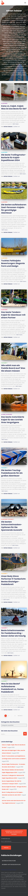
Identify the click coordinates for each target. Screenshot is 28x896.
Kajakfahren (4, 103)
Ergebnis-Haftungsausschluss (11, 864)
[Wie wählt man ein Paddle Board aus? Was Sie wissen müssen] (14, 351)
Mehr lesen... (16, 124)
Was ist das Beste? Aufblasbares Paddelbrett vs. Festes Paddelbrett (12, 687)
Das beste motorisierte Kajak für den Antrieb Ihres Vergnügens (12, 420)
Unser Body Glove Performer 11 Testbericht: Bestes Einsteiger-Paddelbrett (13, 580)
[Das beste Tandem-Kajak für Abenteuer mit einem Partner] (14, 298)
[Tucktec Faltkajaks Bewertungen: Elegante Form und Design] (14, 246)
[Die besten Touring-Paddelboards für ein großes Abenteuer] (14, 456)
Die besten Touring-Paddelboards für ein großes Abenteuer (12, 473)
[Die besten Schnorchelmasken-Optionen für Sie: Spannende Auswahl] (14, 507)
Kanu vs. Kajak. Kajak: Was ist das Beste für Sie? (14, 107)
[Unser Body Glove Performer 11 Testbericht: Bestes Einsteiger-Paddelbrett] (14, 562)
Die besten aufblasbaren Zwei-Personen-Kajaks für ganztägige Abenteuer (13, 208)
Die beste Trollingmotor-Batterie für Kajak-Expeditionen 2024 (13, 157)
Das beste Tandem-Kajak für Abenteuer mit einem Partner (13, 315)
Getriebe (3, 414)
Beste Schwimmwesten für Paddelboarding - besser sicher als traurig (13, 633)
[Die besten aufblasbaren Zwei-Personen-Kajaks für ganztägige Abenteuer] (14, 190)
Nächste (20, 715)
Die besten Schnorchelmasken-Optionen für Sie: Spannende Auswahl (11, 525)
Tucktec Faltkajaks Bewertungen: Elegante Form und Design (13, 263)
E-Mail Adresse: (5, 838)
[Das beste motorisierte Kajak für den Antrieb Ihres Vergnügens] (14, 402)
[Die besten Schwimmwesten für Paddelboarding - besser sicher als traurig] (14, 616)
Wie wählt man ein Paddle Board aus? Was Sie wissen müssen (13, 368)
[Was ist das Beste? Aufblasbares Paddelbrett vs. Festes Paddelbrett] (14, 669)
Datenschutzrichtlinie (9, 860)
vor (16, 126)
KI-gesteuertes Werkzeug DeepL (13, 876)
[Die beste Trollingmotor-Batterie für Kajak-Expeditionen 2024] (14, 140)
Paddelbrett (4, 363)
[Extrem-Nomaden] (3, 3)
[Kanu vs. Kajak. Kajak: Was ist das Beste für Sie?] (14, 91)
